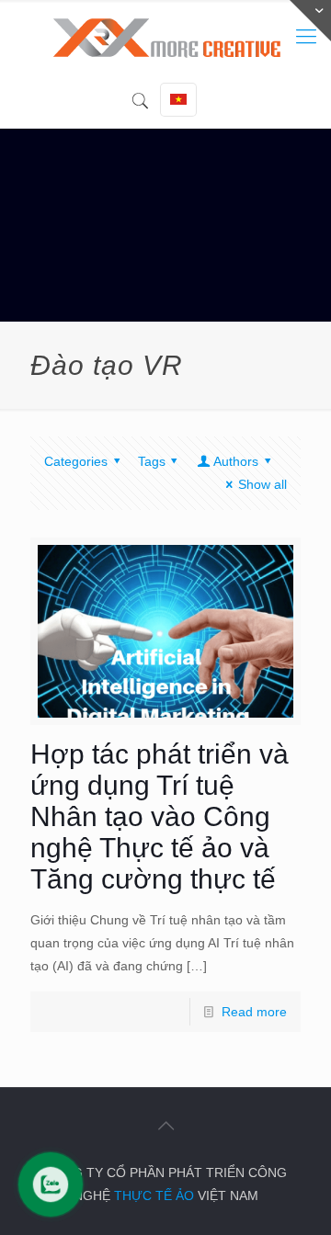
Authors (235, 461)
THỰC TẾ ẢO (154, 1195)
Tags (152, 461)
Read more (254, 1011)
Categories (76, 461)
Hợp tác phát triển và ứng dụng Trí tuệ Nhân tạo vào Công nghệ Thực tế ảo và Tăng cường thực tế (159, 816)
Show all (262, 484)
